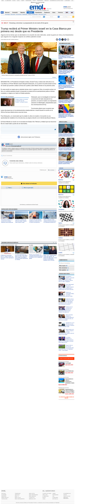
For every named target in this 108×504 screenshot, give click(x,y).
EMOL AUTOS (32, 493)
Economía (14, 12)
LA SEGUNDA (55, 497)
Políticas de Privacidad (28, 502)
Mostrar (37, 3)
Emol (3, 0)
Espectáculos (38, 12)
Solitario (61, 237)
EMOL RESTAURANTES (19, 498)
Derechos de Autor (19, 502)
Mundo (30, 12)
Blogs (14, 0)
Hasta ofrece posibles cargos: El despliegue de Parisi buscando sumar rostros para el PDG (66, 101)
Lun (72, 0)
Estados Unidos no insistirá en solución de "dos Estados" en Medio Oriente (21, 101)
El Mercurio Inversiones (7, 245)
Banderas (61, 179)
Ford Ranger (68, 363)
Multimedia (24, 14)
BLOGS (44, 497)
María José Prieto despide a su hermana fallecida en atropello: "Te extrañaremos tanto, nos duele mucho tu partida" (66, 317)
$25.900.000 (69, 365)
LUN (53, 496)
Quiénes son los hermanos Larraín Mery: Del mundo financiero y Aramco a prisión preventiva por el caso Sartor (66, 87)
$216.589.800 (63, 385)
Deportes (22, 12)
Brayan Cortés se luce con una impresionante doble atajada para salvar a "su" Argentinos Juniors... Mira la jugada (66, 348)
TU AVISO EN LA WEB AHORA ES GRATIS (66, 397)
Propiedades (40, 0)
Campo (22, 0)
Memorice (61, 194)
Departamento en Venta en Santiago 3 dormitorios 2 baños (69, 391)
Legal (18, 0)
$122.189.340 (69, 394)
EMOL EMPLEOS (32, 496)
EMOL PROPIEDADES (33, 494)
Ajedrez (60, 223)
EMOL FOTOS (18, 497)
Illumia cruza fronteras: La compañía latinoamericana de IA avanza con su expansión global (36, 256)
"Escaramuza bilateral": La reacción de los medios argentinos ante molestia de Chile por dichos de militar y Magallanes (7, 222)
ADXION (65, 494)
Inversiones (28, 0)
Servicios (60, 12)
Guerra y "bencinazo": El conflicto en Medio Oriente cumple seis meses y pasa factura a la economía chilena (66, 72)
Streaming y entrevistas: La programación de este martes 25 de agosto (28, 23)
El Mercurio (8, 0)
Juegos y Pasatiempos (33, 14)
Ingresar (65, 8)
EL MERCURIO (46, 496)
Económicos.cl (53, 0)
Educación (13, 14)
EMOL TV (17, 496)
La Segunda (67, 0)
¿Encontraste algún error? (30, 137)
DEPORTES (4, 496)
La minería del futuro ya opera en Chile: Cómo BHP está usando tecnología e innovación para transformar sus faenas (21, 257)
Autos (34, 0)
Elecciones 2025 (42, 14)
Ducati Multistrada (69, 371)
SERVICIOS (17, 494)
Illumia (31, 245)
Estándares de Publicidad (54, 502)
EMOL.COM (45, 494)
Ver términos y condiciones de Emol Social (29, 204)
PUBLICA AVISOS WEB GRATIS (66, 358)
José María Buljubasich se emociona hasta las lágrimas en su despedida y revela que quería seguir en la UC (66, 340)
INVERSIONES (55, 494)
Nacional (7, 12)
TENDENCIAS (17, 493)
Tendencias (47, 12)
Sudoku (60, 252)
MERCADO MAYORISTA (65, 498)
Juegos (61, 168)
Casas (61, 0)
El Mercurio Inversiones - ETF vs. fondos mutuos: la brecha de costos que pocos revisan (7, 257)
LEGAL (44, 498)
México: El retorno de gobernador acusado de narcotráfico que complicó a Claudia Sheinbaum (66, 148)
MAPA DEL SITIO (32, 498)
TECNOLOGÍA (4, 498)
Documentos (19, 14)
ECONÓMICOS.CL (67, 493)
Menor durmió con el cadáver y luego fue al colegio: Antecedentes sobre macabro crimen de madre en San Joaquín (66, 332)
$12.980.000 (69, 373)
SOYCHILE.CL (55, 498)
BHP (16, 245)
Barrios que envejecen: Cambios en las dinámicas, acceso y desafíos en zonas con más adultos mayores (66, 57)
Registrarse (70, 8)
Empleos (47, 0)
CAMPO (54, 493)
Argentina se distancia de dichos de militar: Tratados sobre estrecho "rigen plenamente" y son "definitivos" (21, 222)
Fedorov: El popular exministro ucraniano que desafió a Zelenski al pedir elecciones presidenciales (66, 135)
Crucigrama (61, 209)
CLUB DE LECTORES (47, 493)
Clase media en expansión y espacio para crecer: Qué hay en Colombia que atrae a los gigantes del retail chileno (66, 115)
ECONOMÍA (4, 494)
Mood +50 (45, 245)
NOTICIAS (4, 493)
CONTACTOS (31, 497)
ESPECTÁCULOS (5, 497)
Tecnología (7, 14)
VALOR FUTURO (66, 496)
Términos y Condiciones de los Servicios (41, 502)
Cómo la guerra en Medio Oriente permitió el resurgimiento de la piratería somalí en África (66, 162)
